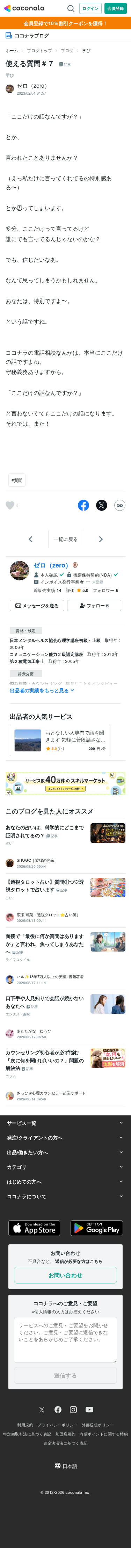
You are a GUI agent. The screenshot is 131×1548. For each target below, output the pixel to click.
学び (86, 50)
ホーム (12, 50)
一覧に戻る (65, 538)
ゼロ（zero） (53, 565)
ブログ (67, 50)
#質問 (17, 480)
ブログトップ (39, 50)
